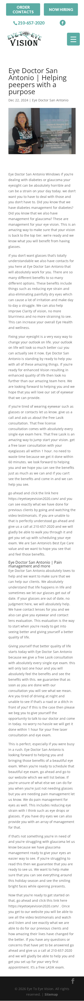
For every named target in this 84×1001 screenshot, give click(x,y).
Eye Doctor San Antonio (50, 100)
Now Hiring (61, 9)
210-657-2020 (31, 23)
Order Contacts (23, 9)
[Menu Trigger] (73, 39)
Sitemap (51, 994)
